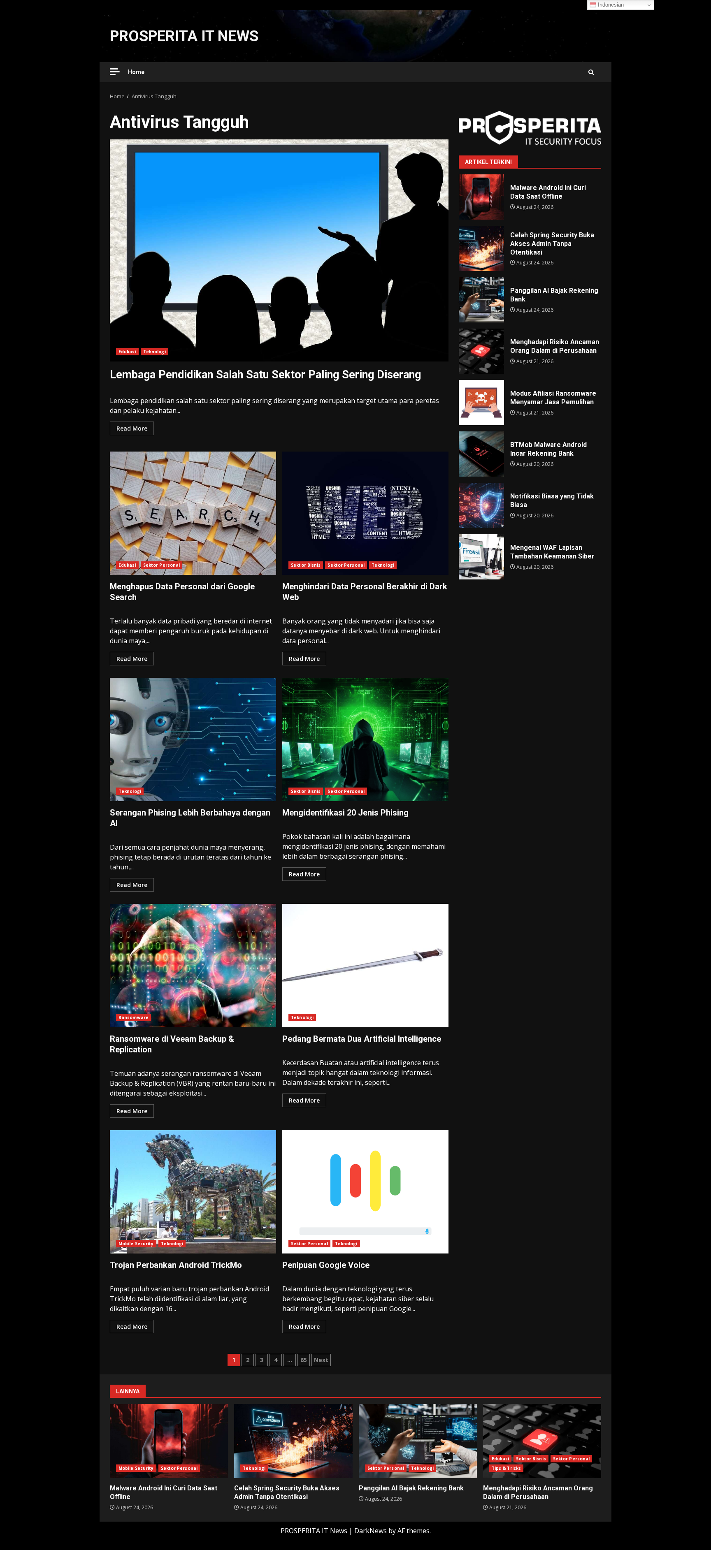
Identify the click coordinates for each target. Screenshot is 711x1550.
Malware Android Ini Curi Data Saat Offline (481, 197)
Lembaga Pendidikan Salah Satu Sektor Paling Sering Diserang (279, 250)
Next (321, 1360)
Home (136, 72)
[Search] (591, 72)
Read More (131, 428)
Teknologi (154, 351)
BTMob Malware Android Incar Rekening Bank (481, 454)
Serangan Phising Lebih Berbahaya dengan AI (193, 739)
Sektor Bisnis (306, 565)
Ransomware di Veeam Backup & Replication (193, 965)
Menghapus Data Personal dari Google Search (193, 513)
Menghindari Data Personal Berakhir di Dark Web (365, 513)
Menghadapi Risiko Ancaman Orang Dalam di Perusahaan (481, 351)
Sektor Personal (161, 565)
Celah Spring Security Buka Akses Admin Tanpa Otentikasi (481, 248)
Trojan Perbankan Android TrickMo (193, 1191)
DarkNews (370, 1530)
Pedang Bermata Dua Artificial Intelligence (365, 965)
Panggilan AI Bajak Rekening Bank (481, 299)
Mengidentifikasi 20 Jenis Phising (365, 739)
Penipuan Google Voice (365, 1191)
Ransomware (133, 1017)
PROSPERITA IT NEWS (184, 36)
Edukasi (127, 351)
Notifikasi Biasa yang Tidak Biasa (481, 505)
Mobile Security (136, 1243)
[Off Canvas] (115, 71)
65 (303, 1360)
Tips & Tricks (506, 1468)
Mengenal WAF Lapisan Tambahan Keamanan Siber (481, 556)
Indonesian (610, 5)
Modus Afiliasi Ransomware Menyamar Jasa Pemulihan (481, 402)
